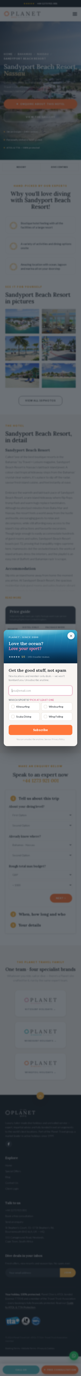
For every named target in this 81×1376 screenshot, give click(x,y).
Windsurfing (56, 706)
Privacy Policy (58, 739)
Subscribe (40, 730)
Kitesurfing (23, 706)
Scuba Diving (23, 716)
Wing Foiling (56, 716)
